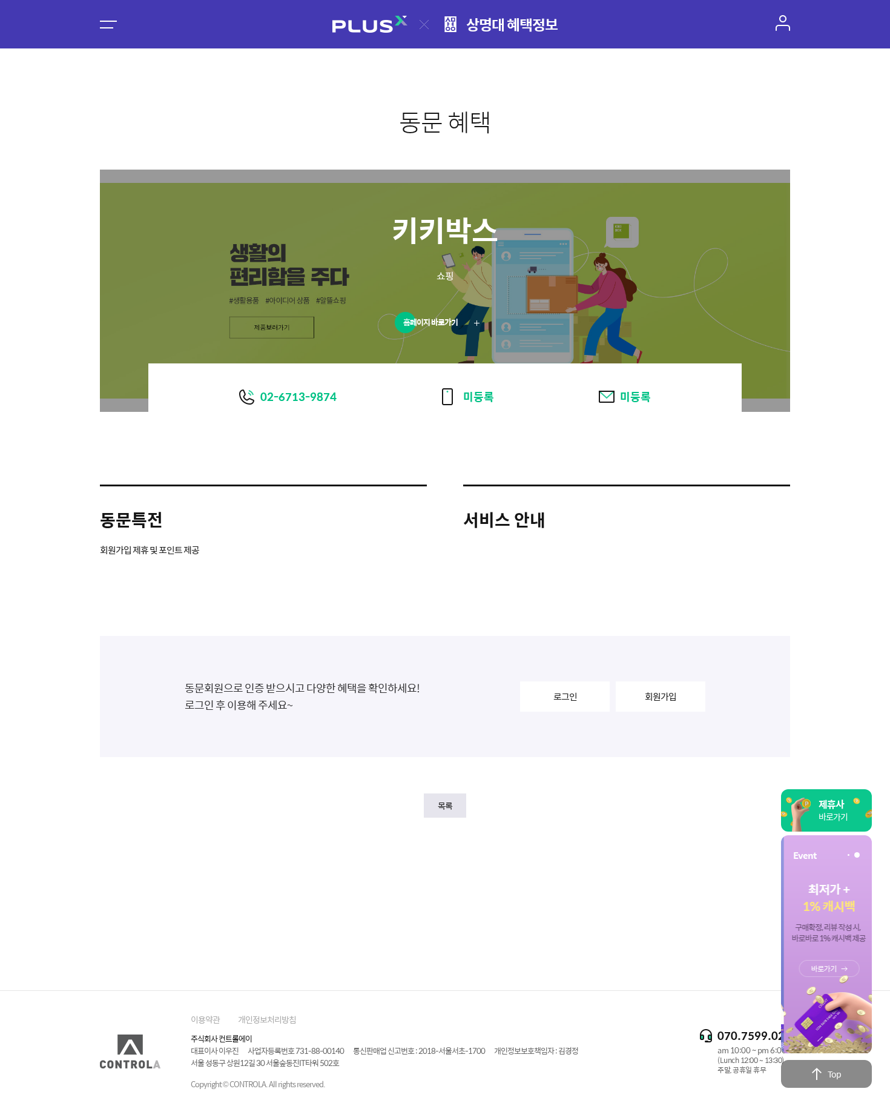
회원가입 (660, 696)
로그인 (565, 696)
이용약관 (205, 1019)
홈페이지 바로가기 (431, 322)
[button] (848, 855)
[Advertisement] (445, 893)
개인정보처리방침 (267, 1019)
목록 (445, 805)
